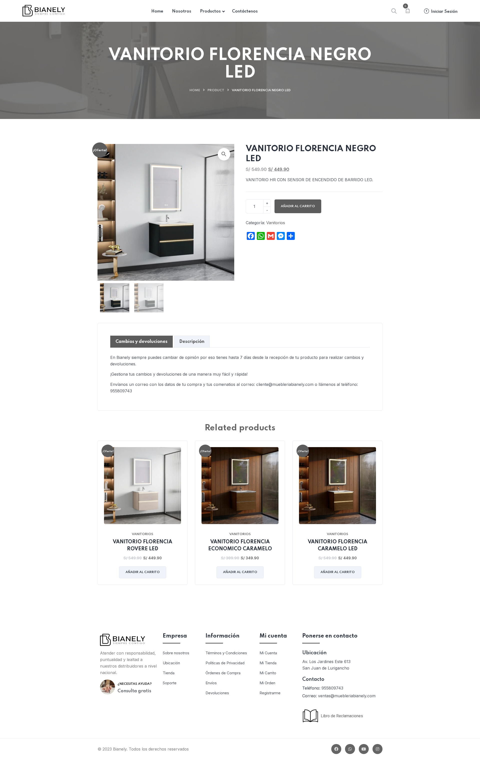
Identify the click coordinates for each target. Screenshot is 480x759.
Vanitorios (275, 222)
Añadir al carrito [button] (143, 572)
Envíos (211, 683)
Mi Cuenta (268, 653)
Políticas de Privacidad (225, 663)
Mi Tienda (268, 663)
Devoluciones (217, 693)
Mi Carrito (268, 673)
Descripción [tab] (191, 341)
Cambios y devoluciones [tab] (142, 341)
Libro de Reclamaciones (341, 716)
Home (195, 90)
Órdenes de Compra (223, 673)
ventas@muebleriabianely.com (347, 695)
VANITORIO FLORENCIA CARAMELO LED (337, 546)
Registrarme (270, 693)
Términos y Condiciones (226, 653)
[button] (224, 154)
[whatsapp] (350, 749)
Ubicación (171, 663)
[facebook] (336, 749)
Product (216, 90)
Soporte (169, 683)
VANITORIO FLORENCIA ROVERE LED (142, 546)
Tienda (168, 673)
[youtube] (364, 749)
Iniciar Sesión (444, 11)
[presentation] (99, 516)
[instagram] (377, 749)
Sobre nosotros (176, 653)
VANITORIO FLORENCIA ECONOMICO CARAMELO (240, 546)
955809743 (332, 688)
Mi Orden (267, 683)
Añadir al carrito (298, 206)
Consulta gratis (134, 691)
